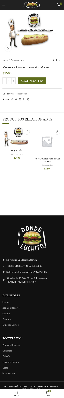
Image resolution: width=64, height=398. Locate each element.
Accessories (17, 60)
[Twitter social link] (16, 99)
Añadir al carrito (32, 81)
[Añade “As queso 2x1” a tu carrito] (27, 131)
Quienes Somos (10, 324)
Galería (6, 313)
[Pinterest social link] (20, 99)
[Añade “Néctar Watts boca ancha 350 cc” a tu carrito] (57, 131)
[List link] (32, 266)
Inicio (5, 60)
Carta (5, 367)
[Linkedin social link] (24, 99)
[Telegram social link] (28, 99)
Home (5, 302)
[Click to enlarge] (8, 48)
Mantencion (8, 373)
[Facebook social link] (12, 99)
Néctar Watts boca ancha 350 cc (47, 160)
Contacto (7, 319)
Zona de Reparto (11, 307)
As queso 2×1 (17, 150)
